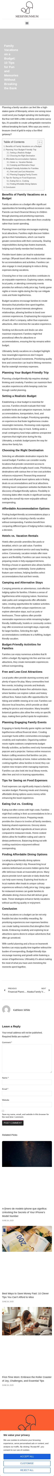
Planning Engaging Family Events (23, 175)
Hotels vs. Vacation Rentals (21, 162)
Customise (27, 1463)
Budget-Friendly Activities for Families (22, 168)
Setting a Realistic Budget (20, 153)
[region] (27, 1453)
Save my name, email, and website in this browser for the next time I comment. (25, 1115)
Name (5, 1078)
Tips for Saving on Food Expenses (21, 178)
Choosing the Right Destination (22, 156)
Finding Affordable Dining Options (23, 184)
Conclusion (10, 187)
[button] (27, 23)
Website (5, 1100)
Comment (7, 1042)
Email (5, 1089)
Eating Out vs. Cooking (19, 181)
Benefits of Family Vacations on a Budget (24, 146)
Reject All (27, 1470)
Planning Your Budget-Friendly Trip (21, 149)
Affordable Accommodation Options (21, 159)
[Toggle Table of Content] (38, 142)
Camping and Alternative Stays (22, 165)
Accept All (27, 1456)
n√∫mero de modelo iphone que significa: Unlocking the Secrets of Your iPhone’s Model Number (24, 1212)
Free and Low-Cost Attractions (22, 172)
